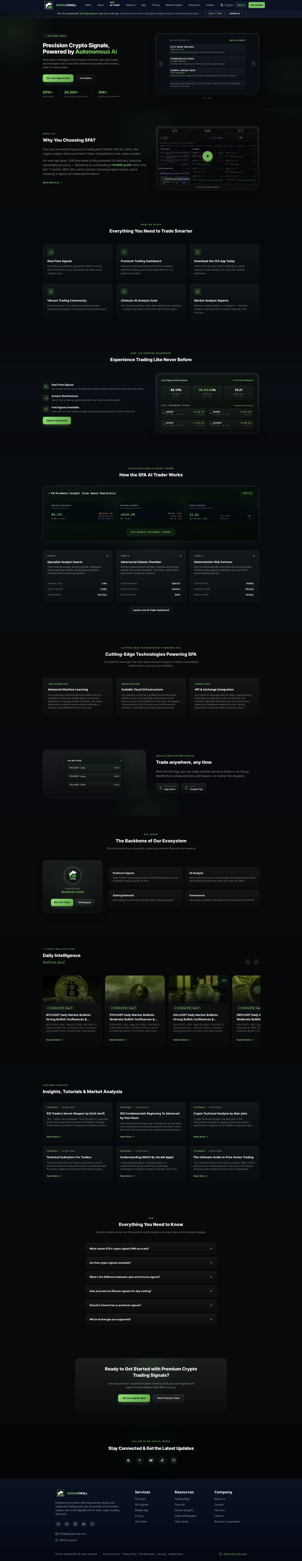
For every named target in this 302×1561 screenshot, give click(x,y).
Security (161, 1554)
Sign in (241, 4)
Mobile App (141, 1510)
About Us (219, 1499)
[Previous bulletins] (248, 962)
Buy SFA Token (62, 902)
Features (130, 4)
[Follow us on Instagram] (173, 1460)
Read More (52, 1136)
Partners (219, 1510)
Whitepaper (84, 902)
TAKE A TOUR (215, 13)
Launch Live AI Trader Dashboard (151, 610)
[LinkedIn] (84, 1524)
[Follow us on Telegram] (128, 1460)
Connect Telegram (280, 1544)
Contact (210, 4)
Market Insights (174, 4)
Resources (194, 4)
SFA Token (141, 1521)
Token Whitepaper (185, 1516)
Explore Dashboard (57, 420)
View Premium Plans (168, 1398)
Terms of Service (111, 1554)
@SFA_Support (68, 1540)
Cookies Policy (175, 1554)
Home (88, 4)
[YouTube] (67, 1524)
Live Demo (85, 78)
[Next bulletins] (256, 962)
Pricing (155, 4)
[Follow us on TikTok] (162, 1460)
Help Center (182, 1521)
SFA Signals (141, 1504)
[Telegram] (92, 1524)
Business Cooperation (227, 1521)
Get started (257, 4)
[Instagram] (75, 1524)
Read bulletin (53, 1039)
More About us (51, 182)
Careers (219, 1516)
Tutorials (180, 1504)
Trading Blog (182, 1499)
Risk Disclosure (147, 1554)
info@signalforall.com (73, 1534)
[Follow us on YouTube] (151, 1460)
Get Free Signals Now (58, 78)
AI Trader (115, 4)
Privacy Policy (130, 1554)
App (144, 4)
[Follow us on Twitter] (139, 1460)
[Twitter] (58, 1524)
